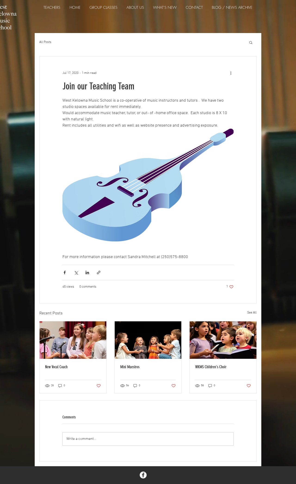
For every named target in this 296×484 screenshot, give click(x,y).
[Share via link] (98, 272)
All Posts (45, 42)
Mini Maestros (129, 366)
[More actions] (231, 73)
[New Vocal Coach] (73, 340)
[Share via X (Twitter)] (76, 272)
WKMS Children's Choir (210, 366)
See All (252, 313)
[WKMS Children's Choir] (223, 340)
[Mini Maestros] (148, 340)
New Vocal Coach (56, 366)
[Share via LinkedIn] (87, 272)
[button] (251, 42)
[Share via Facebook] (64, 272)
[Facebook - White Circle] (143, 475)
